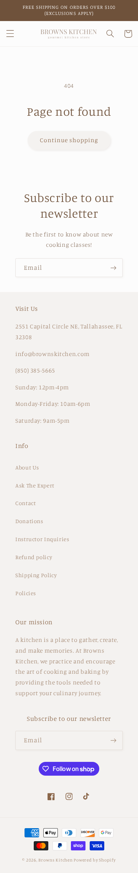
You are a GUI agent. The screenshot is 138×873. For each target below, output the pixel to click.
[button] (10, 34)
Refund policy (33, 557)
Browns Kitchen (55, 860)
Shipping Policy (36, 575)
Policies (25, 593)
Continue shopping (69, 140)
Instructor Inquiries (42, 539)
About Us (27, 467)
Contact (25, 503)
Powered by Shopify (94, 860)
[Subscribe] (113, 267)
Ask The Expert (34, 485)
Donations (29, 521)
